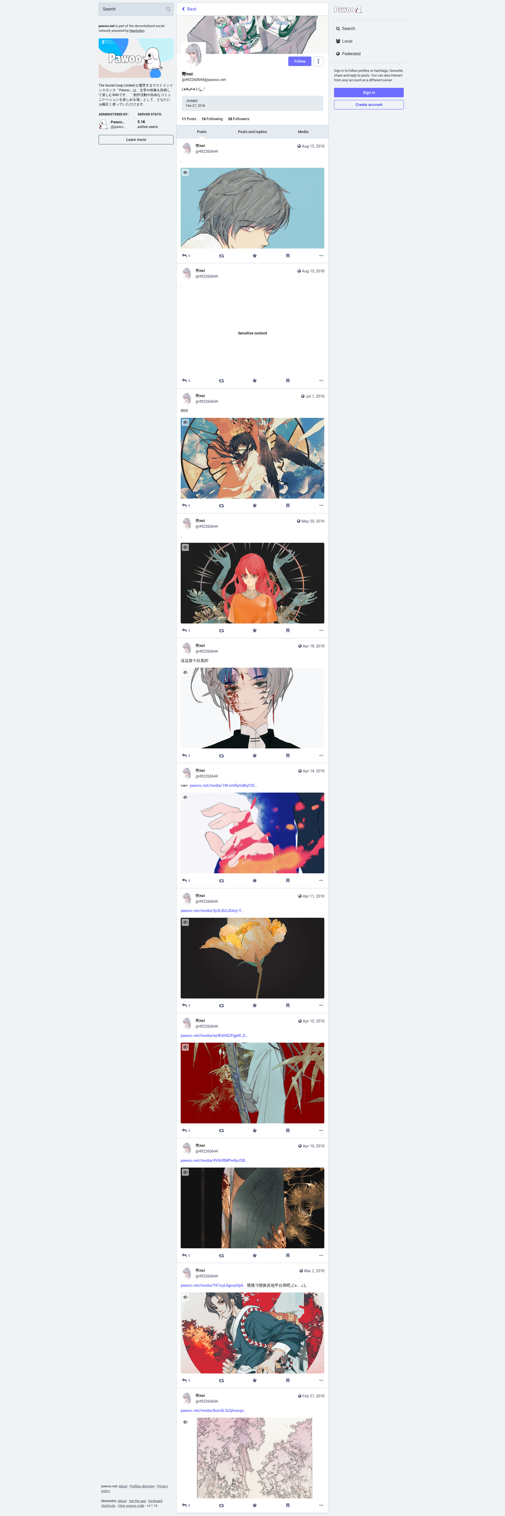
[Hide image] (185, 172)
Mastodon (136, 31)
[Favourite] (255, 256)
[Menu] (318, 61)
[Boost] (221, 256)
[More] (321, 256)
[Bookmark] (288, 256)
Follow (299, 61)
